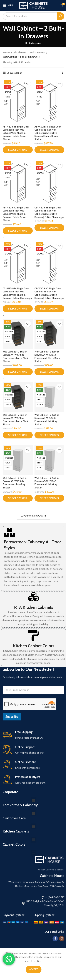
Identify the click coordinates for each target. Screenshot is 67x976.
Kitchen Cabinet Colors (33, 645)
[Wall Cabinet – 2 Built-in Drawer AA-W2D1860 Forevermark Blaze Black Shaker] (18, 397)
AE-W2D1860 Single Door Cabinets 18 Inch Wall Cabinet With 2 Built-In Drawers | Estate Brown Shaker (16, 214)
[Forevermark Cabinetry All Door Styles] (9, 532)
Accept (33, 969)
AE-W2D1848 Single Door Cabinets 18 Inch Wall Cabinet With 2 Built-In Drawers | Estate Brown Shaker (16, 133)
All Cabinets (19, 52)
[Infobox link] (33, 735)
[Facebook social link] (55, 938)
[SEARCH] (60, 16)
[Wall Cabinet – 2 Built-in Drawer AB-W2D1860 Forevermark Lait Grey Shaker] (49, 460)
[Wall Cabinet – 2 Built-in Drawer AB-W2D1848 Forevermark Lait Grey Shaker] (49, 397)
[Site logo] (34, 5)
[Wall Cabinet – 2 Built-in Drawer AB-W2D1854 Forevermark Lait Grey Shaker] (18, 460)
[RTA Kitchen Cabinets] (33, 596)
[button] (33, 800)
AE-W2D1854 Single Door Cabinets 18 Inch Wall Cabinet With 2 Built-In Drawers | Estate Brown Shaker (47, 133)
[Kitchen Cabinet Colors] (33, 635)
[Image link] (15, 922)
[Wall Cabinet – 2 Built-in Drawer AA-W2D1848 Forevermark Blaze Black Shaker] (18, 334)
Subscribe (11, 716)
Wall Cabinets (37, 52)
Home (6, 52)
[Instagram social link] (61, 938)
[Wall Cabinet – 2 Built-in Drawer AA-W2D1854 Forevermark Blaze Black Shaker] (49, 334)
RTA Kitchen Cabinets (33, 607)
